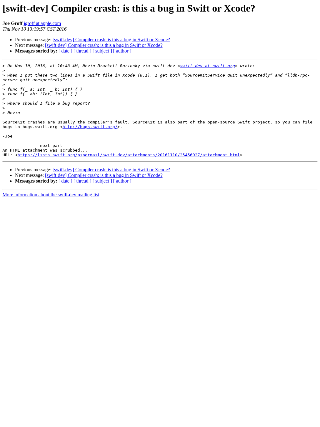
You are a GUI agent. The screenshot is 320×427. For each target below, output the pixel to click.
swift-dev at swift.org (207, 65)
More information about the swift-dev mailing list (50, 194)
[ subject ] (102, 50)
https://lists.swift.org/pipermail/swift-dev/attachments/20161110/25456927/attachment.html (129, 155)
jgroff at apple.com (42, 23)
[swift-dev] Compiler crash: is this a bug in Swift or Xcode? (111, 39)
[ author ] (122, 50)
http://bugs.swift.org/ (90, 126)
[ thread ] (82, 50)
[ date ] (65, 50)
